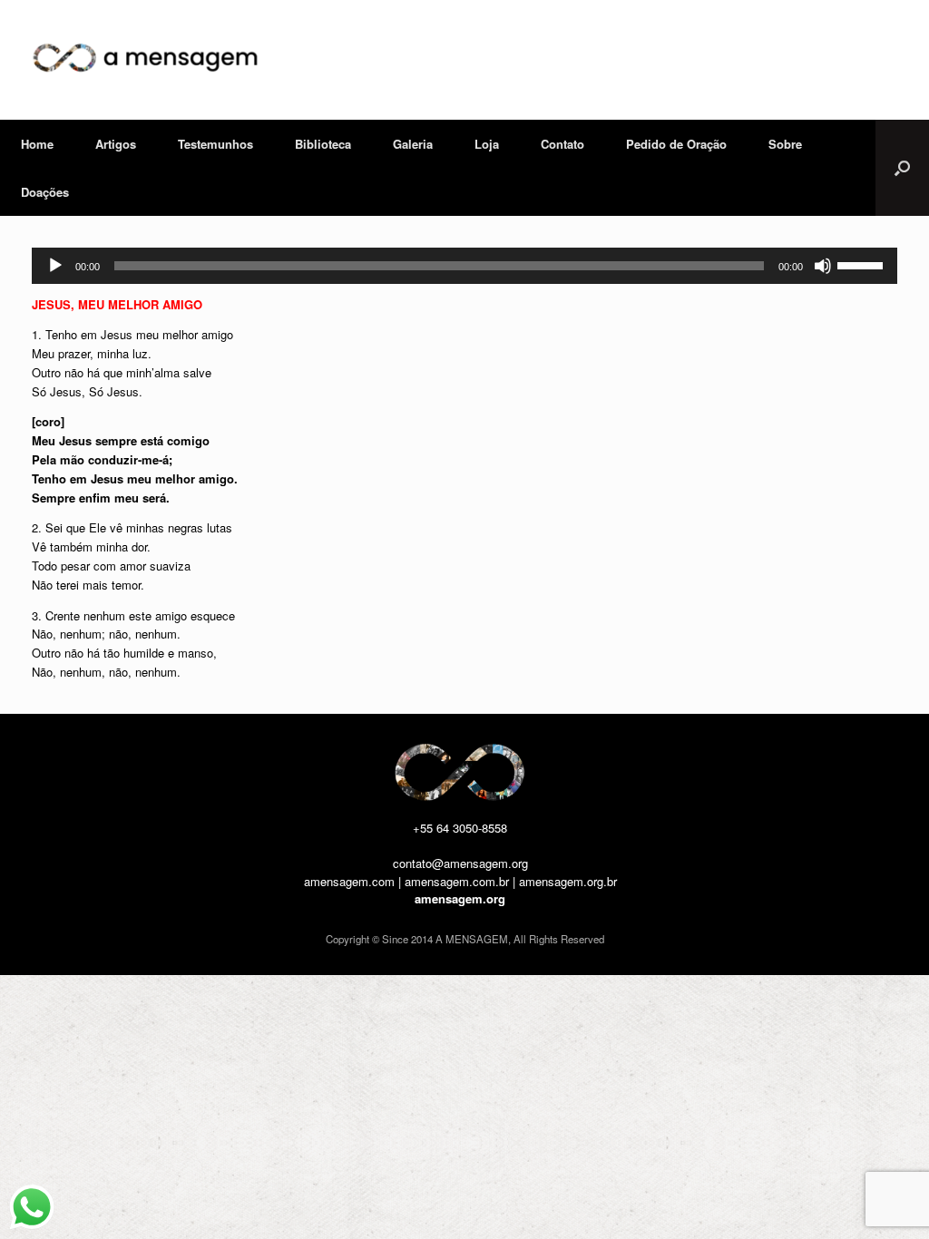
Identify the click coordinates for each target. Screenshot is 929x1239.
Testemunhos (215, 143)
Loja (486, 143)
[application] (464, 266)
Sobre (785, 143)
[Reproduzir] (55, 266)
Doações (45, 191)
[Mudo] (823, 266)
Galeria (413, 143)
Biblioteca (323, 143)
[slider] (862, 264)
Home (37, 143)
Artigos (115, 143)
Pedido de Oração (676, 143)
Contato (562, 143)
